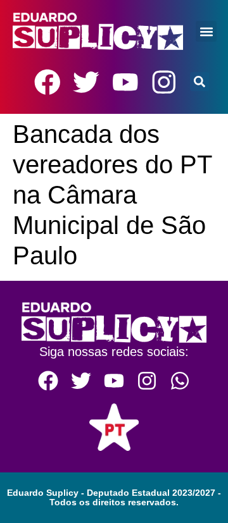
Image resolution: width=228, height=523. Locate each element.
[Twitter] (86, 82)
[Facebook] (47, 82)
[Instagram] (164, 82)
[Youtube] (125, 82)
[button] (206, 31)
